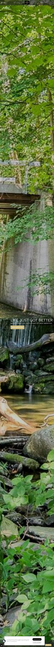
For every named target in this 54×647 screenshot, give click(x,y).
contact (15, 327)
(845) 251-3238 (43, 2)
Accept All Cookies (37, 639)
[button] (4, 641)
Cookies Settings (37, 642)
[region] (24, 640)
